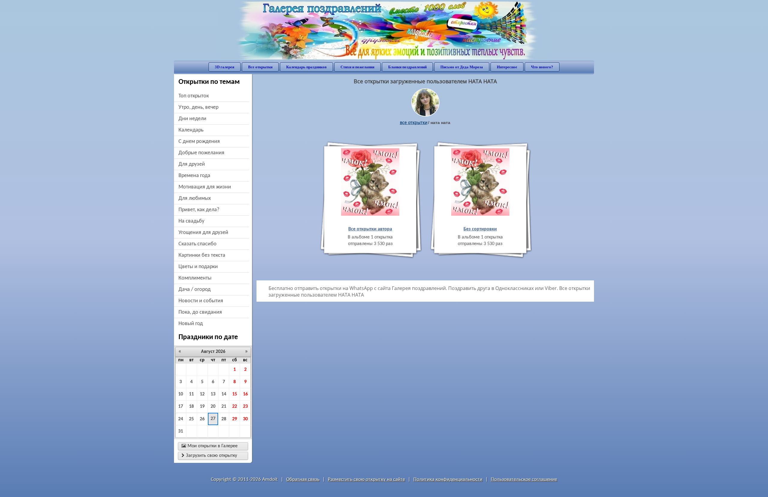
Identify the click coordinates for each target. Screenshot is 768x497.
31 (180, 431)
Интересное (507, 67)
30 (245, 419)
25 (191, 419)
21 (223, 406)
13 (213, 394)
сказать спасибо (197, 244)
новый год (190, 324)
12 (202, 394)
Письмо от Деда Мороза (461, 67)
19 (202, 406)
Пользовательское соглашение (524, 479)
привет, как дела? (198, 210)
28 (223, 419)
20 (213, 406)
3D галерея (224, 67)
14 (223, 394)
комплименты (195, 278)
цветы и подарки (198, 267)
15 (234, 394)
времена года (194, 176)
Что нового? (542, 67)
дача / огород (194, 289)
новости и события (200, 301)
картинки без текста (201, 255)
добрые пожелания (201, 153)
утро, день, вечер (198, 107)
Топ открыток (193, 96)
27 (213, 418)
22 (234, 406)
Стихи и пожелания (357, 67)
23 (245, 406)
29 (234, 419)
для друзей (191, 164)
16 (245, 394)
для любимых (194, 198)
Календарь (190, 130)
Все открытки (260, 67)
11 (191, 394)
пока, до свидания (200, 312)
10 (180, 394)
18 (191, 406)
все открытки (414, 122)
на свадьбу (191, 221)
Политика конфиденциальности (447, 479)
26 (202, 419)
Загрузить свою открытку (209, 455)
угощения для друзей (203, 232)
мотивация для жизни (204, 187)
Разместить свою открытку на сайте (366, 479)
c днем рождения (199, 141)
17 (180, 406)
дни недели (192, 119)
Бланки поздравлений (407, 67)
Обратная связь (303, 479)
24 (180, 419)
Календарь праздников (306, 67)
